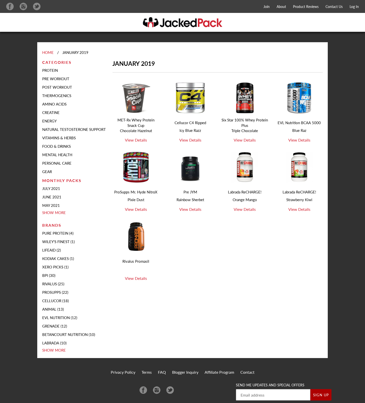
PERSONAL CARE (57, 163)
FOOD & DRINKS (56, 146)
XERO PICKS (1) (55, 267)
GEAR (47, 171)
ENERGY (49, 121)
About (281, 6)
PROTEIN (50, 70)
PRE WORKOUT (55, 78)
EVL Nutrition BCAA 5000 (299, 122)
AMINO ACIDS (54, 104)
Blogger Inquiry (185, 372)
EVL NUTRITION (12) (59, 317)
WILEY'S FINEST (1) (58, 241)
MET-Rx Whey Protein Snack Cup (135, 123)
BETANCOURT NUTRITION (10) (68, 334)
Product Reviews (306, 6)
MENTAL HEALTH (57, 154)
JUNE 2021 (51, 197)
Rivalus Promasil (135, 261)
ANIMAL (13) (53, 309)
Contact (247, 372)
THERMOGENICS (56, 95)
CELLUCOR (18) (55, 300)
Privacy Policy (123, 372)
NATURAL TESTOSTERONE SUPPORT (74, 129)
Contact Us (334, 6)
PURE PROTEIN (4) (57, 233)
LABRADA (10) (54, 343)
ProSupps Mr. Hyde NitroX (135, 192)
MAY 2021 (51, 205)
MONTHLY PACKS (61, 180)
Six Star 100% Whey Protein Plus (244, 123)
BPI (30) (48, 275)
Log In (354, 6)
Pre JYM (190, 192)
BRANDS (51, 225)
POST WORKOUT (57, 87)
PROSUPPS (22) (55, 292)
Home (48, 52)
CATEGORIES (57, 62)
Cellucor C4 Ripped (190, 122)
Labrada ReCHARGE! (244, 192)
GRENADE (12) (54, 326)
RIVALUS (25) (53, 284)
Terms (147, 372)
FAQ (162, 372)
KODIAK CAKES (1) (58, 258)
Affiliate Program (219, 372)
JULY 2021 (51, 188)
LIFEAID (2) (51, 250)
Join (266, 6)
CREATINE (51, 112)
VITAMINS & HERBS (59, 138)
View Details (136, 140)
